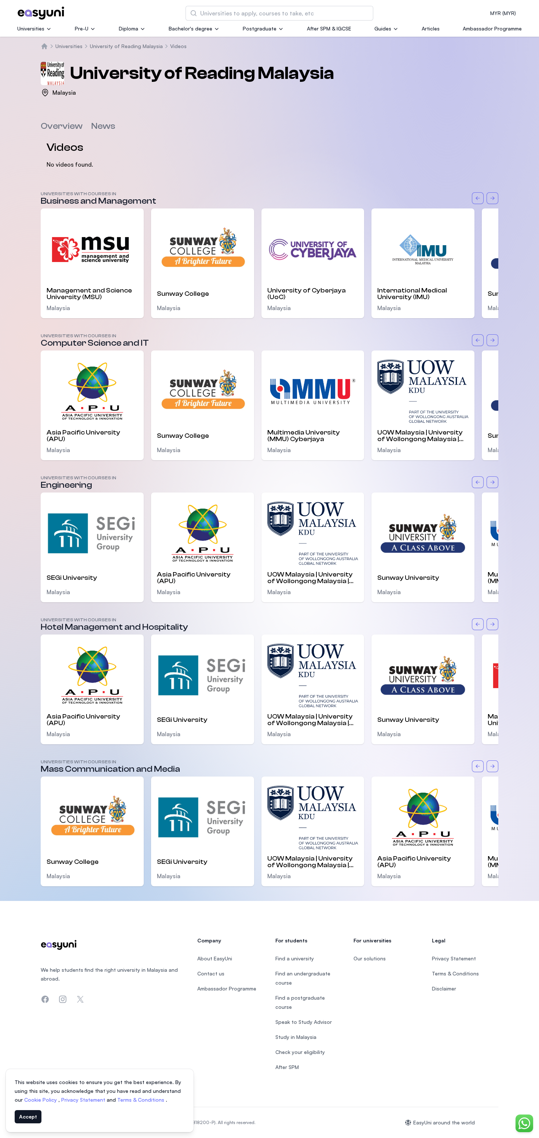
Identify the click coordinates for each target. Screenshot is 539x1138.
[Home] (44, 46)
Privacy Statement (84, 1100)
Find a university (294, 958)
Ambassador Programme (492, 28)
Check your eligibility (300, 1052)
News (103, 126)
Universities (30, 28)
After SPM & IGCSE (329, 28)
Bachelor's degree (190, 28)
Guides (382, 28)
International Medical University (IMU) (412, 294)
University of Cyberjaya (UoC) (306, 294)
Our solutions (369, 958)
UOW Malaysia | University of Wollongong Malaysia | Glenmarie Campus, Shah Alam (420, 436)
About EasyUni (214, 958)
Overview (61, 126)
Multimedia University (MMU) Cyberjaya (303, 436)
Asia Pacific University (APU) (83, 436)
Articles (431, 28)
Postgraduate (259, 28)
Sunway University (408, 578)
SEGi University (72, 578)
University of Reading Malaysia (126, 46)
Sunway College (183, 294)
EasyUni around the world (444, 1122)
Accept (28, 1116)
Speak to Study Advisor (303, 1022)
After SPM (287, 1067)
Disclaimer (444, 988)
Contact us (210, 973)
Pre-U (81, 28)
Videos (178, 46)
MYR (503, 13)
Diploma (128, 28)
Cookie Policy (41, 1100)
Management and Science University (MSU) (89, 294)
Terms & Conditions (141, 1100)
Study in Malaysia (295, 1037)
